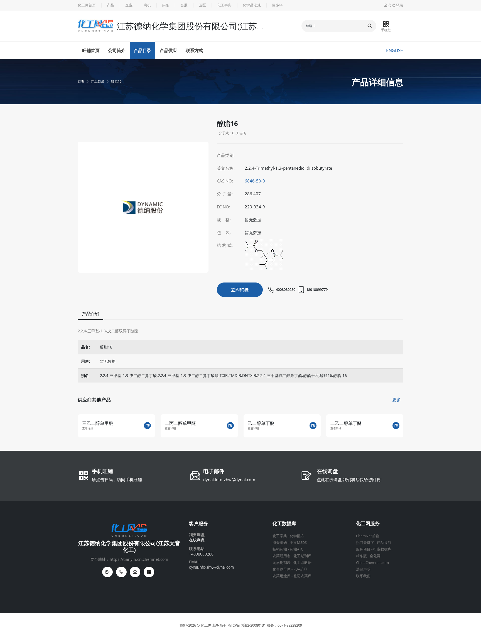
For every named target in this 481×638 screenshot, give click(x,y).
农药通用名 (282, 556)
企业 (128, 5)
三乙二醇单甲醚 (97, 423)
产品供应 (168, 50)
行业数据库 (382, 549)
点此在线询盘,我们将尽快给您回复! (349, 479)
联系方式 (194, 50)
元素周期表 (282, 562)
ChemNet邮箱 (367, 536)
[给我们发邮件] (135, 572)
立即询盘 (240, 290)
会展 (184, 5)
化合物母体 (282, 569)
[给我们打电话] (121, 572)
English (395, 50)
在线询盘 (327, 472)
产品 (110, 5)
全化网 (375, 556)
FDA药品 (300, 569)
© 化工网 (204, 625)
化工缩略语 (302, 562)
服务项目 (363, 549)
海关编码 (280, 542)
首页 (81, 81)
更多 (396, 399)
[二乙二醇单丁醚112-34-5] (395, 425)
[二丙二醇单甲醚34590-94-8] (230, 425)
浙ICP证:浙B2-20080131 (247, 625)
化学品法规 (252, 5)
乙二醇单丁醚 (261, 423)
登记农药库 (302, 576)
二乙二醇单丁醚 (346, 423)
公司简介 (116, 50)
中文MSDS (298, 542)
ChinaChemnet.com (372, 562)
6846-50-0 (255, 181)
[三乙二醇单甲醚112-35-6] (147, 425)
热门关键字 (365, 542)
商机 (147, 5)
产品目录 (142, 50)
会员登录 (395, 5)
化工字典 (224, 5)
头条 (165, 5)
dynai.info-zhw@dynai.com (229, 479)
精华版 (361, 556)
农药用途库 (282, 576)
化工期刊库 (302, 556)
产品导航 (384, 542)
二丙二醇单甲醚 (180, 423)
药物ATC (296, 549)
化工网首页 (87, 5)
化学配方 (297, 536)
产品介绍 (90, 313)
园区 (202, 5)
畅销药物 (280, 549)
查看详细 (87, 428)
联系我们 (363, 576)
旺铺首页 (90, 50)
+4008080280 (201, 554)
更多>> (277, 5)
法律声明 (363, 569)
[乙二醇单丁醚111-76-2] (313, 425)
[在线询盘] (107, 572)
